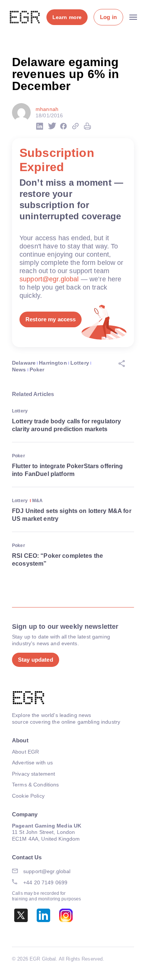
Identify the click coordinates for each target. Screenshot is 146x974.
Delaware (24, 363)
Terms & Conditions (35, 785)
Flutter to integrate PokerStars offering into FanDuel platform (67, 470)
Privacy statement (33, 774)
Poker (37, 369)
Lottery (79, 363)
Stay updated (35, 659)
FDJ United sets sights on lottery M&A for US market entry (71, 515)
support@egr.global (49, 279)
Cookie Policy (28, 796)
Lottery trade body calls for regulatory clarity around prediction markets (66, 425)
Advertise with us (32, 763)
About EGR (25, 752)
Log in (108, 17)
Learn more (67, 17)
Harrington (53, 363)
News (19, 369)
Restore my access (50, 319)
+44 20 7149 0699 (45, 882)
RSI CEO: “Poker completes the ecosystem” (57, 560)
